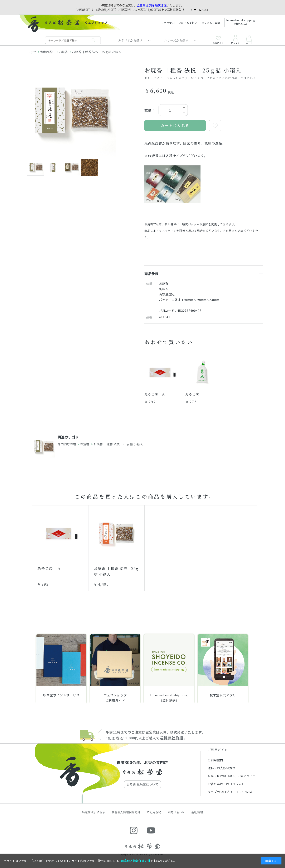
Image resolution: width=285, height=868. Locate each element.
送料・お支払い (188, 22)
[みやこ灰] (202, 372)
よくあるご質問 (211, 22)
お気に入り (218, 42)
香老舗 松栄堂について (142, 784)
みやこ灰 (192, 394)
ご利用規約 (154, 812)
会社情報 (197, 812)
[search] (94, 40)
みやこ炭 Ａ (154, 394)
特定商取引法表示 (93, 812)
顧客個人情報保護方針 (126, 812)
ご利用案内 (168, 22)
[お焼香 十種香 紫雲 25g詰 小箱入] (116, 533)
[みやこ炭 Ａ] (161, 372)
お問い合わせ (176, 812)
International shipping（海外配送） (240, 21)
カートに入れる (175, 125)
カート (249, 42)
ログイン (235, 42)
